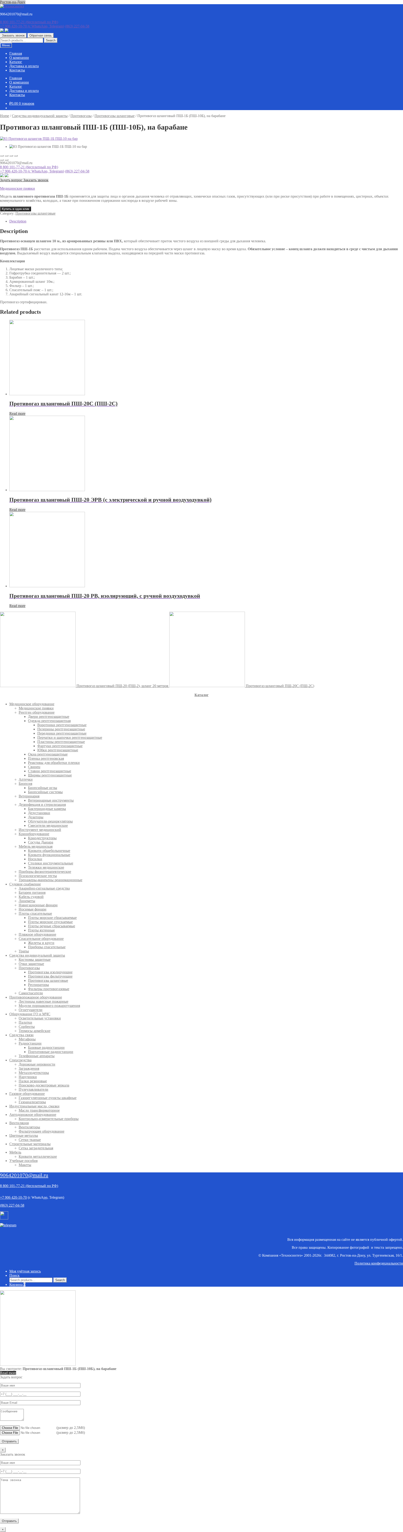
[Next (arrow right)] (6, 160)
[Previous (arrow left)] (2, 160)
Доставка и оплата (24, 66)
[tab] (206, 221)
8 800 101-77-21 (29, 22)
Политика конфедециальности (378, 1263)
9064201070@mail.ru (24, 1175)
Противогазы (81, 116)
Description (17, 221)
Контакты (17, 70)
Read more (17, 413)
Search (51, 40)
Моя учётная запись (25, 1271)
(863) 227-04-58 (77, 26)
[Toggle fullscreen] (11, 155)
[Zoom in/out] (16, 155)
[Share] (6, 155)
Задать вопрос (11, 180)
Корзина (17, 1284)
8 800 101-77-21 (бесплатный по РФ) (29, 167)
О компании (19, 58)
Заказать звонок (13, 35)
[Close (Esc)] (2, 155)
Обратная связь (40, 35)
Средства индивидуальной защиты (40, 116)
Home (4, 116)
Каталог (15, 62)
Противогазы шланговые (114, 116)
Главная (15, 53)
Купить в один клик (15, 209)
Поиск (14, 1275)
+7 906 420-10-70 (32, 26)
